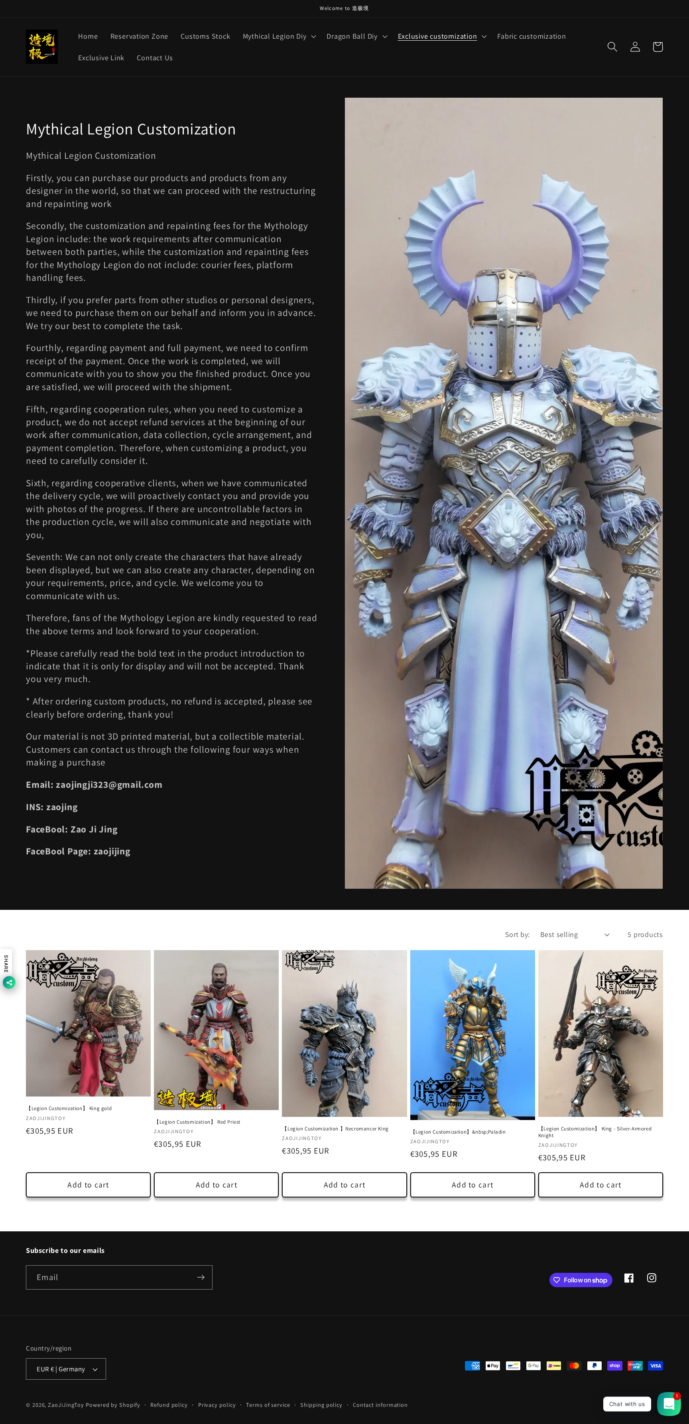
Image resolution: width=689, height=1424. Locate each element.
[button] (278, 36)
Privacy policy (217, 1404)
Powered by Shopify (113, 1404)
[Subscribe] (200, 1277)
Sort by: (517, 934)
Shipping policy (321, 1404)
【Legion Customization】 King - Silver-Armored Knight (595, 1132)
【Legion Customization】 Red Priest (197, 1122)
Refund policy (169, 1404)
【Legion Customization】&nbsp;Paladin (458, 1132)
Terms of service (268, 1404)
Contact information (380, 1404)
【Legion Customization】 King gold (69, 1108)
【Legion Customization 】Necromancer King (335, 1129)
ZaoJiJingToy (66, 1404)
